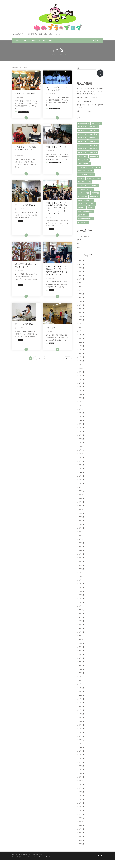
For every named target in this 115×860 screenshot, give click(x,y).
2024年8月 (80, 338)
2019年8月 (80, 517)
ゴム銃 (81, 178)
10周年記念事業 (83, 123)
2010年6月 (80, 836)
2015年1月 (80, 673)
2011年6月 (80, 796)
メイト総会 (93, 185)
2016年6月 (80, 621)
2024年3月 (80, 357)
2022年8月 (80, 416)
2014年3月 (80, 710)
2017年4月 (80, 599)
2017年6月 (80, 595)
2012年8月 (80, 751)
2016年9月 (80, 613)
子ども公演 (57, 108)
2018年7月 (80, 550)
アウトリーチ (26, 111)
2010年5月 (80, 840)
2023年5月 (80, 383)
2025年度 (52, 108)
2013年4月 (80, 736)
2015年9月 (80, 643)
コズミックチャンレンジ (86, 174)
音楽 (25, 40)
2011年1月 (80, 814)
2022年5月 (80, 428)
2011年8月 (80, 788)
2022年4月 (80, 431)
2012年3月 (80, 770)
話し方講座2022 (53, 327)
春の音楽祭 (94, 196)
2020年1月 (80, 506)
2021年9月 (80, 457)
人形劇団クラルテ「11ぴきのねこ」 (88, 97)
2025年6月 (80, 305)
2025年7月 (80, 301)
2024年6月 (80, 346)
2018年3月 (80, 561)
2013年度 (82, 130)
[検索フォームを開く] (100, 40)
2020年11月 (81, 491)
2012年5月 (80, 762)
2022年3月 (80, 435)
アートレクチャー (84, 163)
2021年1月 (80, 483)
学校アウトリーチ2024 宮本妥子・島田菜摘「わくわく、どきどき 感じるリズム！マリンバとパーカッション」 (57, 208)
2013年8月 (80, 725)
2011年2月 (80, 810)
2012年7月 (80, 755)
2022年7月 (80, 420)
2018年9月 (80, 543)
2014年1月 (80, 718)
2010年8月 (80, 829)
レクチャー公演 (83, 193)
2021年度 (82, 145)
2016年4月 (80, 628)
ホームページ (17, 40)
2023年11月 (81, 365)
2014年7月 (80, 695)
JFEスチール (82, 156)
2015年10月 (81, 640)
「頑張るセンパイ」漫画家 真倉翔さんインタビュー (26, 149)
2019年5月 (80, 528)
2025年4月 (80, 312)
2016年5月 (80, 625)
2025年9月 (80, 294)
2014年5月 (80, 703)
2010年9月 (80, 825)
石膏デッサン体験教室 (84, 101)
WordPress (49, 857)
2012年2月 (80, 773)
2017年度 (82, 138)
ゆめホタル (94, 156)
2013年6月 (80, 732)
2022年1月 (80, 443)
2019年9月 (80, 513)
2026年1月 (80, 279)
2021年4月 (80, 476)
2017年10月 (81, 580)
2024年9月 (80, 335)
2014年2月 (80, 714)
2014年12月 (81, 677)
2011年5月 (80, 799)
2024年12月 (81, 324)
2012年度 (93, 127)
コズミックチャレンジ (85, 171)
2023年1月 (80, 398)
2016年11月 (81, 606)
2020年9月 (80, 498)
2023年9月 (80, 372)
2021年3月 (80, 480)
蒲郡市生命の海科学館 (85, 218)
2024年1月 (80, 361)
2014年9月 (80, 688)
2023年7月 (80, 376)
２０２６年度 (83, 222)
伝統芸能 (95, 193)
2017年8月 (80, 587)
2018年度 (93, 138)
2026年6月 (80, 268)
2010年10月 (81, 822)
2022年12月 (81, 402)
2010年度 (96, 123)
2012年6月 (80, 758)
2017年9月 (80, 584)
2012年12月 (81, 740)
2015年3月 (80, 666)
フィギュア (82, 185)
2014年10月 (81, 684)
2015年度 (82, 134)
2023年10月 (81, 368)
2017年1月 (80, 602)
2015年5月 (80, 658)
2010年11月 (81, 818)
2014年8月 (80, 692)
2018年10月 (81, 539)
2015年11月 (81, 636)
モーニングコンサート (85, 189)
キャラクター (95, 167)
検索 (78, 68)
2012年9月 (80, 747)
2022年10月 (81, 409)
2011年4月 (80, 803)
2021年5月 (80, 472)
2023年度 (52, 290)
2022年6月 (80, 424)
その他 (50, 40)
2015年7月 (80, 651)
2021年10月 (81, 454)
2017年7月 (80, 591)
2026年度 (20, 111)
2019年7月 (80, 521)
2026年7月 (80, 264)
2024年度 (20, 221)
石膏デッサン (83, 215)
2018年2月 (80, 565)
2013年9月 (80, 721)
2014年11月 (81, 680)
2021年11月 (81, 450)
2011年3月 (80, 807)
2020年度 (93, 141)
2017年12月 (81, 573)
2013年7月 (80, 729)
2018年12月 (81, 532)
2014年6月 (80, 699)
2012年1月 (80, 777)
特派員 (91, 207)
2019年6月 (80, 524)
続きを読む (24, 117)
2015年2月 (80, 669)
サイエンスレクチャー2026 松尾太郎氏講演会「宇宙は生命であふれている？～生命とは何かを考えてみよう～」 (90, 91)
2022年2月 (80, 439)
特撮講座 (81, 207)
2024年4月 (80, 353)
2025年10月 (81, 290)
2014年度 (93, 130)
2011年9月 (80, 784)
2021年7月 (80, 465)
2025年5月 (80, 309)
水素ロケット (83, 204)
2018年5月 (80, 558)
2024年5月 (80, 350)
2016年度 (93, 134)
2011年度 (82, 127)
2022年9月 (80, 413)
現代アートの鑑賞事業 (85, 211)
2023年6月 (80, 379)
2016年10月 (81, 610)
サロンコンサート (84, 182)
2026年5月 (80, 272)
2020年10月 (81, 495)
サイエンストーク (93, 178)
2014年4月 (80, 706)
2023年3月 (80, 391)
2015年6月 (80, 654)
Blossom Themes (33, 857)
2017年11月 (81, 576)
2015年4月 (80, 662)
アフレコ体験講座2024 (25, 205)
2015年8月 (80, 647)
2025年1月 (80, 320)
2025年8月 (80, 298)
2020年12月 (81, 487)
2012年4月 (80, 766)
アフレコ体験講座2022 (25, 324)
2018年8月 (80, 547)
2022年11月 (81, 405)
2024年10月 (81, 331)
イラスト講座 (83, 167)
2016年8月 (80, 617)
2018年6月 (80, 554)
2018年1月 (80, 569)
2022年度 (20, 339)
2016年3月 (80, 632)
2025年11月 (81, 286)
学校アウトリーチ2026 (25, 93)
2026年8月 (80, 260)
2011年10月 (81, 781)
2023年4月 (80, 387)
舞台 (44, 40)
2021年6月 (80, 469)
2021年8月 (80, 461)
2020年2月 (80, 502)
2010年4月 (80, 844)
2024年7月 (80, 342)
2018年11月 (81, 535)
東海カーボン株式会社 (85, 200)
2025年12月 (81, 283)
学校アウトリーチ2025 (56, 147)
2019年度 (82, 141)
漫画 (93, 204)
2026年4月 (80, 275)
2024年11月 (81, 327)
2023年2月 (80, 394)
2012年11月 (81, 744)
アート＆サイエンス (35, 40)
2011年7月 (80, 792)
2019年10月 (81, 509)
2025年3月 (80, 316)
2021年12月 (81, 446)
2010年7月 (80, 833)
